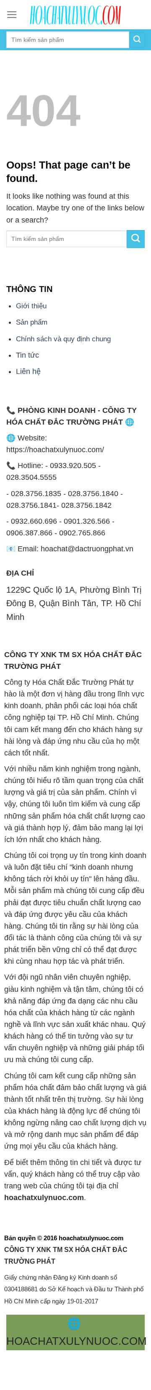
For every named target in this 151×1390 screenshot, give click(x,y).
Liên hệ (28, 371)
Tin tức (27, 355)
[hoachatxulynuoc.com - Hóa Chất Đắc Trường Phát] (75, 14)
